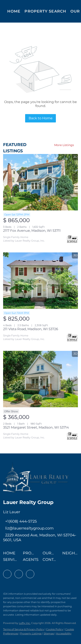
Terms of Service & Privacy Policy (23, 629)
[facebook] (7, 574)
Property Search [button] (45, 11)
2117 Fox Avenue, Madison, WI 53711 (32, 231)
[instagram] (30, 574)
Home (13, 11)
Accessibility (63, 633)
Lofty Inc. (25, 623)
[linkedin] (19, 574)
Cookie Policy (54, 629)
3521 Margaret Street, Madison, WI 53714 (36, 427)
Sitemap (49, 633)
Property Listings (31, 633)
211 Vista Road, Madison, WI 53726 (30, 329)
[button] (10, 554)
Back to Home (41, 118)
